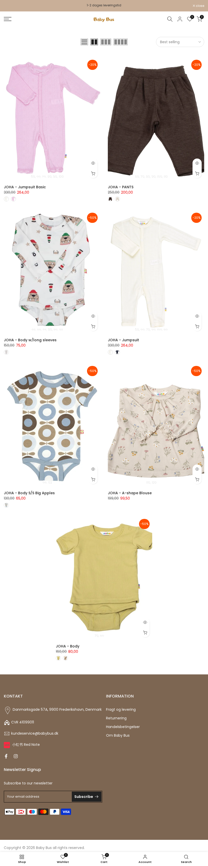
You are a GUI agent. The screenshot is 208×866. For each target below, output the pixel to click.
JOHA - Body (67, 646)
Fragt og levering (121, 709)
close (10, 5)
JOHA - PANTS (120, 187)
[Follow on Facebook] (6, 756)
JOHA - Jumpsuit (123, 340)
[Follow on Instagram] (15, 756)
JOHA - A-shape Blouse (130, 493)
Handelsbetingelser (123, 726)
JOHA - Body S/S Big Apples (29, 493)
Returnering (116, 718)
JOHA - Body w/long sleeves (30, 340)
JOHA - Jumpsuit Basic (25, 187)
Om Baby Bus (118, 735)
